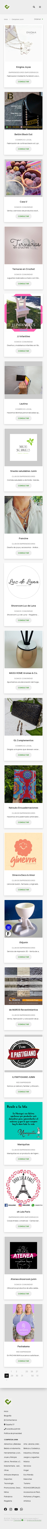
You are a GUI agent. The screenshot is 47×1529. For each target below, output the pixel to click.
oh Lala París (23, 1211)
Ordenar (37, 19)
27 (37, 1371)
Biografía (7, 1415)
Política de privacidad (13, 1433)
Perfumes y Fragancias (33, 1496)
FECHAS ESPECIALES (32, 1488)
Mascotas (28, 1479)
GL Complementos (23, 740)
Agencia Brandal (34, 1520)
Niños (6, 1492)
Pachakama (24, 1346)
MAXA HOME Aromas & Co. (23, 673)
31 (22, 1375)
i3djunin (23, 942)
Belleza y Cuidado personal (35, 1448)
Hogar (26, 1470)
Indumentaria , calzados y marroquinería (20, 1466)
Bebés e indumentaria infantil (16, 1448)
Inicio (6, 19)
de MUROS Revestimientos (23, 1009)
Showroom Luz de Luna (23, 605)
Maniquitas (24, 1144)
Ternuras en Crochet (23, 268)
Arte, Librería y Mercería (33, 1444)
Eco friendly (28, 1474)
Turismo (27, 1483)
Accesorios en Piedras (33, 1492)
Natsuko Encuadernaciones (23, 807)
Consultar (23, 81)
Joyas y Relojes (10, 1457)
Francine (23, 538)
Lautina (24, 403)
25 (27, 1371)
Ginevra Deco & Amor (23, 875)
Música (26, 1461)
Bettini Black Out (23, 134)
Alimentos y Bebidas (12, 1444)
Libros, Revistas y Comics (14, 1461)
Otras (6, 1470)
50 (32, 1375)
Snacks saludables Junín (23, 470)
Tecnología (8, 1483)
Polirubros (8, 1496)
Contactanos (11, 1420)
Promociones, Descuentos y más (17, 1488)
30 (17, 1375)
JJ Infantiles (23, 336)
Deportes (8, 1479)
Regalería (8, 1501)
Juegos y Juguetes (31, 1457)
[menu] (40, 7)
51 (37, 1375)
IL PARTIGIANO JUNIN (23, 1077)
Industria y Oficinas (31, 1453)
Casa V (23, 201)
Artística (27, 1501)
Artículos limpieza (11, 1474)
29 (12, 1375)
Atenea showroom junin (23, 1279)
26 (32, 1371)
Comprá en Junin (18, 19)
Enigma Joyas (23, 66)
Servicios (27, 1466)
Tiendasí (17, 1520)
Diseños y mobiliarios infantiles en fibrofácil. (25, 345)
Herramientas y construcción (16, 1453)
